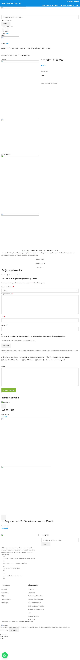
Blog (29, 613)
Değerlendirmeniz (7, 294)
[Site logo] (13, 10)
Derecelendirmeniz (7, 287)
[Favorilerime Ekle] (43, 78)
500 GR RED (7, 409)
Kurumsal (31, 589)
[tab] (25, 251)
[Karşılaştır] (14, 406)
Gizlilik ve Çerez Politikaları (36, 606)
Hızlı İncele (9, 406)
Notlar (3, 366)
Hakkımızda (4, 592)
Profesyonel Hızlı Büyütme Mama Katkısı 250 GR (27, 521)
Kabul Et (14, 630)
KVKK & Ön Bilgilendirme (36, 609)
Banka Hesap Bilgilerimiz (35, 596)
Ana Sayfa (4, 55)
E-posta (4, 325)
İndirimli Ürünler (6, 599)
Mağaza (3, 596)
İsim (3, 317)
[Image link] (20, 540)
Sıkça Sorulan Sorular (34, 602)
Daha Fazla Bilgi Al (4, 630)
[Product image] (25, 490)
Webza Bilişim (27, 621)
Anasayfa (4, 589)
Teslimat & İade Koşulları (35, 599)
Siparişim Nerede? (33, 616)
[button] (3, 406)
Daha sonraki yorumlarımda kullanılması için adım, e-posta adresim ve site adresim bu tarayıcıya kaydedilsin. (33, 336)
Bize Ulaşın (4, 602)
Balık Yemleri (13, 55)
